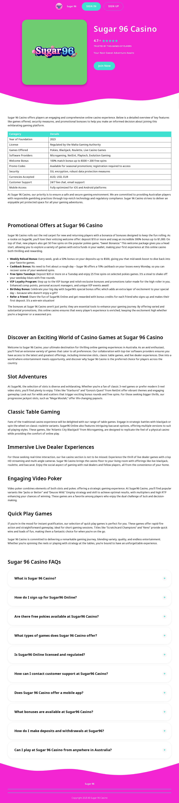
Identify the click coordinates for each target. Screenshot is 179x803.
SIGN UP (113, 6)
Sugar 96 (71, 6)
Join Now (104, 66)
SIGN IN (91, 6)
